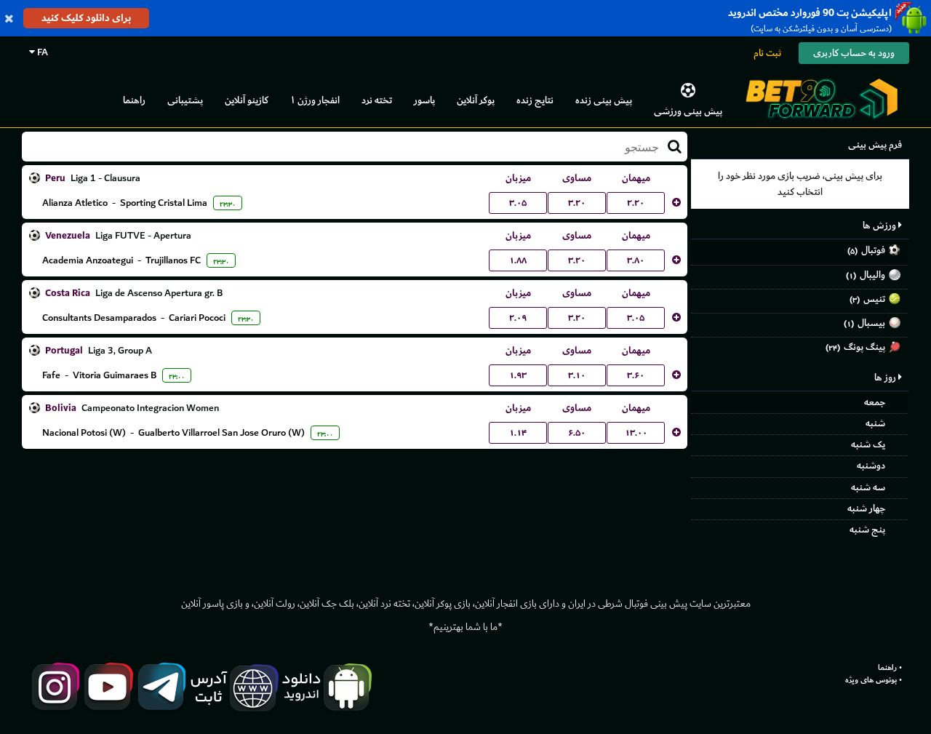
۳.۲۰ (577, 203)
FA (41, 52)
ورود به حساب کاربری (854, 52)
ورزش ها (880, 225)
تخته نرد (376, 100)
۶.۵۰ (577, 433)
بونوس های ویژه (871, 680)
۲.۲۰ (635, 203)
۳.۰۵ (518, 203)
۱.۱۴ (518, 433)
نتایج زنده (535, 100)
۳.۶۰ (635, 375)
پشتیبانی (185, 100)
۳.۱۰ (577, 375)
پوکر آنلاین (476, 100)
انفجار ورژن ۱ (315, 100)
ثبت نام (767, 52)
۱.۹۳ (518, 375)
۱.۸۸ (518, 260)
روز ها (886, 377)
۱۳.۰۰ (636, 433)
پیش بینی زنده (603, 100)
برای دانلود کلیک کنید (86, 18)
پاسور (424, 100)
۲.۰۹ (518, 318)
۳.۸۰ (635, 260)
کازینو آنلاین (246, 100)
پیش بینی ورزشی (688, 111)
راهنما (134, 100)
